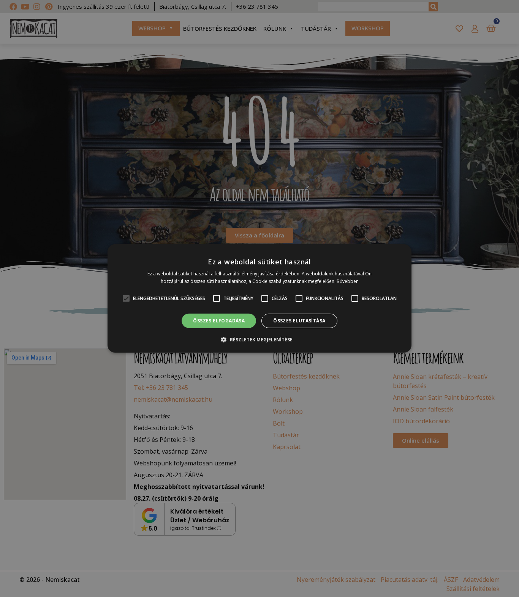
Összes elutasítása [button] (299, 320)
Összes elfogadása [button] (219, 320)
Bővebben (348, 281)
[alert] (259, 298)
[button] (259, 339)
